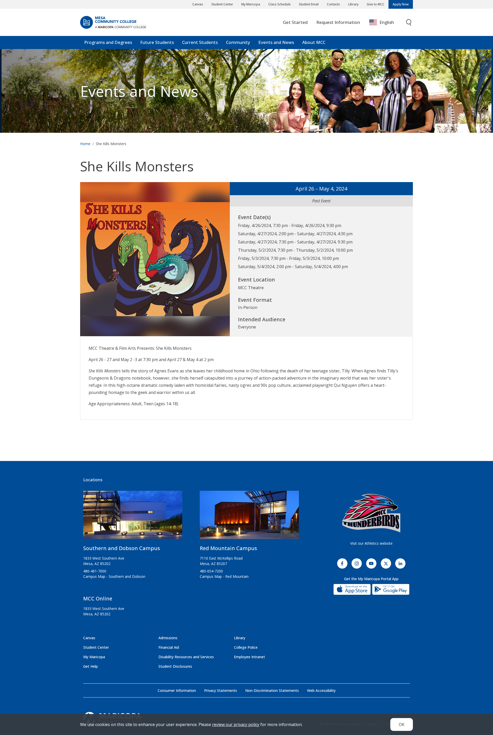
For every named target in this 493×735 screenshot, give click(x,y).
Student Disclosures (175, 666)
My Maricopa (250, 4)
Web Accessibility (321, 690)
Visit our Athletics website (371, 543)
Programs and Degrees (108, 42)
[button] (155, 258)
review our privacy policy (235, 724)
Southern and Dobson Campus (121, 548)
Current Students (200, 42)
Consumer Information (177, 690)
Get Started (295, 22)
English (387, 22)
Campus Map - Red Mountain (224, 576)
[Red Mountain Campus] (249, 517)
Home (85, 143)
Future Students (157, 42)
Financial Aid (168, 647)
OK (401, 724)
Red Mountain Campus (228, 548)
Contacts (333, 4)
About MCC (313, 42)
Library (353, 4)
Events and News (276, 42)
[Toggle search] (409, 22)
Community (238, 42)
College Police (246, 647)
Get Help (90, 666)
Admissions (167, 637)
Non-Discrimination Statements (272, 690)
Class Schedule (279, 4)
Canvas (197, 4)
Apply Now (401, 4)
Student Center (222, 4)
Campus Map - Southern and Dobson (114, 576)
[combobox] (385, 22)
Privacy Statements (220, 690)
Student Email (309, 4)
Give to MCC (375, 4)
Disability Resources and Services (186, 656)
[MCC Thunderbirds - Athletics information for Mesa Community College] (371, 513)
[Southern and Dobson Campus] (132, 517)
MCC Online (97, 598)
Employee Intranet (249, 656)
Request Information (338, 22)
